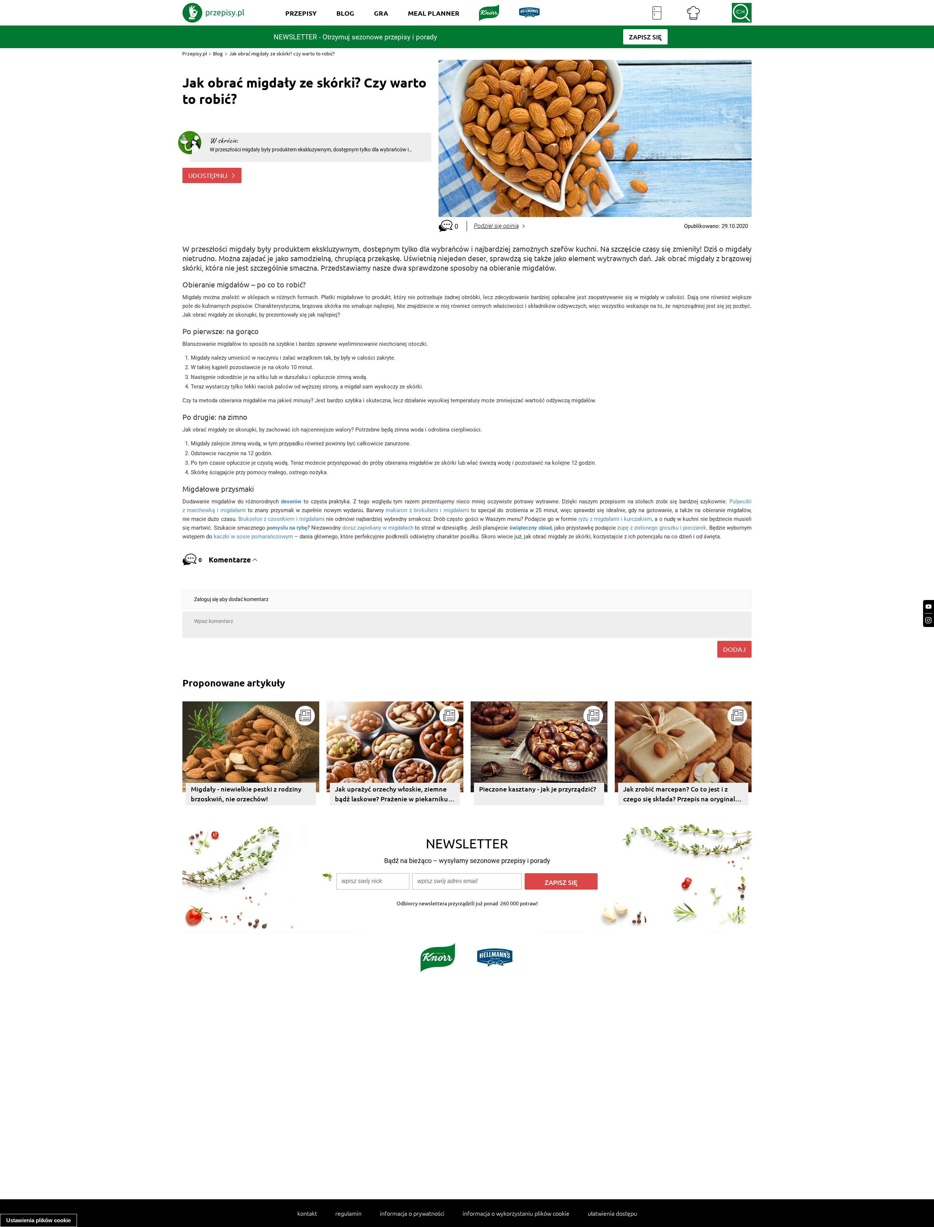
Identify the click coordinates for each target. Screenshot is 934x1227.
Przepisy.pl (194, 53)
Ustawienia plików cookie (38, 1220)
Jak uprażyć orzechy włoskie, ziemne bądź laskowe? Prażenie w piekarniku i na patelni (393, 795)
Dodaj (734, 649)
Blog (218, 53)
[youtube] (928, 607)
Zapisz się (561, 882)
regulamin (348, 1213)
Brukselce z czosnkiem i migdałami (281, 519)
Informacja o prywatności (412, 1213)
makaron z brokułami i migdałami (427, 510)
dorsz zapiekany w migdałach (377, 528)
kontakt (307, 1213)
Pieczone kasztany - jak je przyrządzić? (537, 789)
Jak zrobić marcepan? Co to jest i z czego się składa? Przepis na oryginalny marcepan (682, 795)
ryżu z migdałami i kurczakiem (615, 519)
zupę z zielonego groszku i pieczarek (661, 528)
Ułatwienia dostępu (612, 1213)
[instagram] (928, 620)
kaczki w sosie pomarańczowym (253, 536)
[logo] (213, 13)
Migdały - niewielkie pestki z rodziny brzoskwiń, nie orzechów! (246, 794)
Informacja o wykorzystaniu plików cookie (516, 1213)
